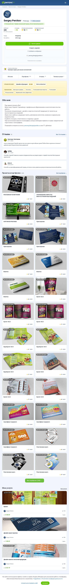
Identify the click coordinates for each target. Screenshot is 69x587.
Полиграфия (52, 89)
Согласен (45, 583)
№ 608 (30, 84)
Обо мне (10, 76)
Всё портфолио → (61, 173)
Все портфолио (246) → (34, 480)
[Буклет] (34, 504)
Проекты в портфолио (11, 173)
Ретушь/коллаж (9, 92)
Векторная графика (18, 89)
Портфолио (26, 76)
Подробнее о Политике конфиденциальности (48, 579)
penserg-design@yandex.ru (35, 55)
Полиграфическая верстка (40, 89)
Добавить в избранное (35, 51)
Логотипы (28, 89)
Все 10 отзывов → (61, 134)
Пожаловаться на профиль (34, 60)
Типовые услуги (58, 76)
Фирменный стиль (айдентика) (24, 92)
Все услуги (64, 489)
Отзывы (42, 76)
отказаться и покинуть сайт (29, 583)
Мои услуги (7, 488)
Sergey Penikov (12, 20)
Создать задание (34, 48)
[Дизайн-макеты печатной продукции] (34, 557)
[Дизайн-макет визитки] (34, 530)
